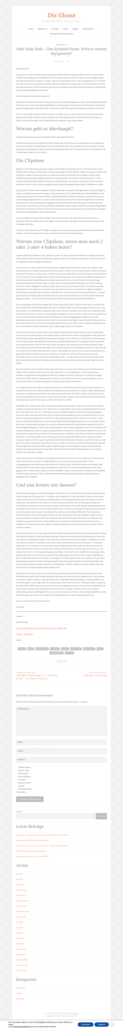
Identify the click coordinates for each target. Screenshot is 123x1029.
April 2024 (20, 938)
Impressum (88, 29)
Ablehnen (101, 1024)
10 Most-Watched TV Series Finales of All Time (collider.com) (41, 628)
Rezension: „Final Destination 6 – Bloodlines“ (32, 840)
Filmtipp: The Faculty (95, 674)
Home (30, 29)
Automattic (71, 1016)
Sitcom (69, 653)
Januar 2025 (20, 895)
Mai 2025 (19, 879)
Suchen (19, 811)
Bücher (55, 29)
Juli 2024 (19, 922)
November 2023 (22, 965)
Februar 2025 (21, 890)
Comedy (54, 649)
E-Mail (21, 751)
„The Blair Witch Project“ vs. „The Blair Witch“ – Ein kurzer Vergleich (37, 676)
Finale (65, 649)
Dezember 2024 (22, 901)
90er (31, 649)
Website (21, 760)
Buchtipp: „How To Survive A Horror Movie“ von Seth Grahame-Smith (42, 846)
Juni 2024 (19, 928)
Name (20, 742)
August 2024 (21, 917)
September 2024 (22, 911)
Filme (65, 29)
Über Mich (42, 29)
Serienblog (61, 45)
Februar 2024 (21, 949)
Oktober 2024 (21, 906)
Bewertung (42, 649)
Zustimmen (85, 1024)
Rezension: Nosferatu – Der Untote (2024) (32, 856)
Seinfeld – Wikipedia (24, 634)
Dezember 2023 (22, 960)
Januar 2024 (20, 954)
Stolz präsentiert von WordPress (61, 1014)
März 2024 (20, 944)
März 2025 (20, 885)
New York (76, 649)
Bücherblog (20, 988)
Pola (67, 61)
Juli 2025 (19, 874)
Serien (75, 29)
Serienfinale (56, 653)
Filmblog (19, 993)
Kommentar (23, 710)
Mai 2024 (19, 933)
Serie (100, 649)
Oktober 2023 (21, 970)
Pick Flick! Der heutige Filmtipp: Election (31, 851)
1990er (22, 649)
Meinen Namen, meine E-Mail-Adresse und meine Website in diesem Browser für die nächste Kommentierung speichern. (24, 779)
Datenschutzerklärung (62, 34)
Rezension (89, 649)
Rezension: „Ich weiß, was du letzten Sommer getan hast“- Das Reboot (42, 835)
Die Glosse (61, 15)
